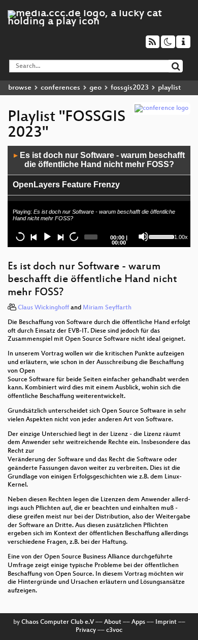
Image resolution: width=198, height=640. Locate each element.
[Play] (46, 236)
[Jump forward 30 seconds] (73, 236)
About (112, 622)
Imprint (166, 622)
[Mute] (143, 236)
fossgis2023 (130, 88)
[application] (99, 196)
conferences (60, 88)
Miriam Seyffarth (107, 307)
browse (19, 88)
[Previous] (33, 236)
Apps (138, 622)
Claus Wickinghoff (43, 307)
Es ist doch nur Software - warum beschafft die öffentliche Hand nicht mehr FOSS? (99, 160)
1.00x (181, 237)
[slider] (160, 236)
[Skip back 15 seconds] (20, 236)
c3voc (114, 630)
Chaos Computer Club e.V (57, 622)
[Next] (59, 236)
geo (95, 88)
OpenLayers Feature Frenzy (66, 184)
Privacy (86, 630)
